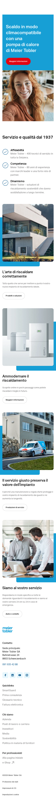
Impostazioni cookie (10, 794)
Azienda (6, 719)
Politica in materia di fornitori (18, 743)
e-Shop (6, 762)
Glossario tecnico (12, 700)
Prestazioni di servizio (15, 507)
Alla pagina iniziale (12, 758)
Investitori (7, 729)
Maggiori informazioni (18, 61)
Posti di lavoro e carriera (15, 724)
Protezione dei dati (10, 782)
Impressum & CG (9, 788)
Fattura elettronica (12, 705)
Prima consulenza (12, 695)
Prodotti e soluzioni (14, 296)
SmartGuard (9, 690)
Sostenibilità (9, 738)
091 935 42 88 (10, 664)
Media (5, 734)
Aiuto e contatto (12, 614)
